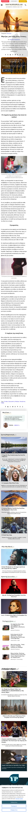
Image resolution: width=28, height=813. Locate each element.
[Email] (20, 55)
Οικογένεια (22, 401)
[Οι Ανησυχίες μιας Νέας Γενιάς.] (14, 466)
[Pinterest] (17, 55)
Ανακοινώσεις (14, 640)
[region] (14, 799)
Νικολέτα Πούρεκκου (15, 39)
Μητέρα (17, 401)
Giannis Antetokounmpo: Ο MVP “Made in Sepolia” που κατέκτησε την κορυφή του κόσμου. (14, 740)
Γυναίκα (6, 401)
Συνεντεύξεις (20, 659)
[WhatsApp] (13, 55)
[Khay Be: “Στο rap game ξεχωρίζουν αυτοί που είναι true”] (14, 580)
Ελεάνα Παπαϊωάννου (8, 571)
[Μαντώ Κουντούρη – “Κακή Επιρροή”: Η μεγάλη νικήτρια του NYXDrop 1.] (6, 646)
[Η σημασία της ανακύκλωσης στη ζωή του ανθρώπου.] (14, 438)
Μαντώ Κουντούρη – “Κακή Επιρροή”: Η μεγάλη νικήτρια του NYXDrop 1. (17, 646)
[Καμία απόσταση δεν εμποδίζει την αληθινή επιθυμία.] (14, 750)
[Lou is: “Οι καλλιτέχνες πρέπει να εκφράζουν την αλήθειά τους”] (14, 600)
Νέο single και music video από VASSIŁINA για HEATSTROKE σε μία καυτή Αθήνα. (13, 690)
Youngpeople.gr (14, 4)
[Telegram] (15, 55)
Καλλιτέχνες (13, 659)
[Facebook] (5, 55)
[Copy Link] (22, 55)
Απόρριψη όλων (14, 810)
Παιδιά (2, 403)
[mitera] (14, 775)
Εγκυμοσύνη (11, 401)
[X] (8, 55)
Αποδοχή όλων (14, 802)
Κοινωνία (9, 33)
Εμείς (19, 640)
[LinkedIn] (10, 55)
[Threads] (15, 407)
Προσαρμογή (14, 806)
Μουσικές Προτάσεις (15, 630)
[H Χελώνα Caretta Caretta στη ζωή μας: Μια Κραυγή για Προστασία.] (14, 491)
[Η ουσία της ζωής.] (14, 518)
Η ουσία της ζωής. (7, 535)
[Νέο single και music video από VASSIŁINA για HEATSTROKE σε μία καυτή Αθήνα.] (6, 626)
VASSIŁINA (4, 694)
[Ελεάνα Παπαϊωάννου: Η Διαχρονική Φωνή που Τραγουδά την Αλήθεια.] (14, 550)
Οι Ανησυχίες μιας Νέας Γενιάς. (10, 483)
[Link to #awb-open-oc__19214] (1, 5)
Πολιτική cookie (19, 798)
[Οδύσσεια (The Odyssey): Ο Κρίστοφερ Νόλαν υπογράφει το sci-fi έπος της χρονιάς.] (14, 700)
